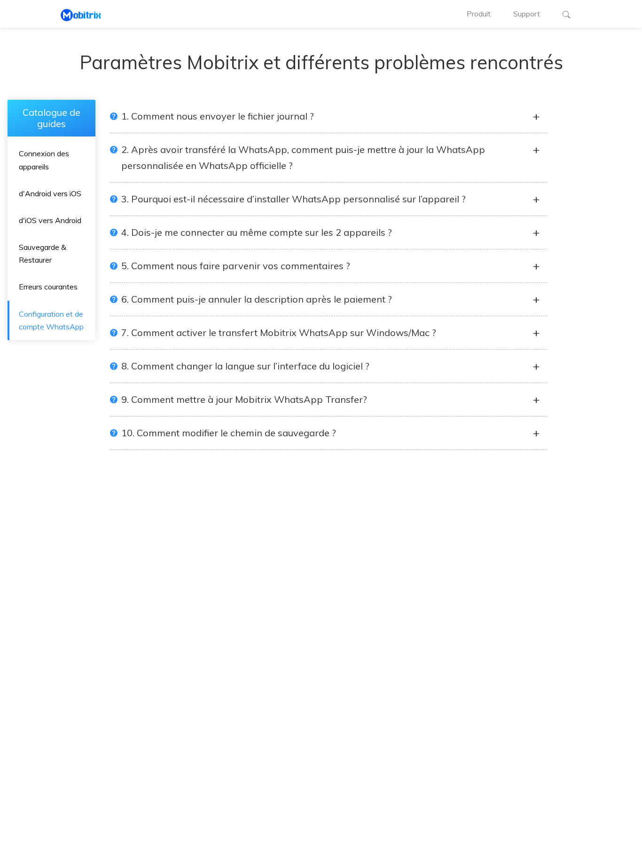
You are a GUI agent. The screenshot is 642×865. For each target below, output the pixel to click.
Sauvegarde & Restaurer (42, 253)
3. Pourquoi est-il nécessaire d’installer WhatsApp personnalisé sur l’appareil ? (293, 199)
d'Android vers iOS (50, 193)
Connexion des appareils (44, 160)
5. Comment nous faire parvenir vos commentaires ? (235, 266)
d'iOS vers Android (50, 220)
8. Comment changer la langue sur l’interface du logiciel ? (245, 366)
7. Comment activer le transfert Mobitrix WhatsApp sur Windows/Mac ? (278, 332)
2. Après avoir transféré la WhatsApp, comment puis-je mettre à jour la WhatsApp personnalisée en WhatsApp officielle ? (303, 157)
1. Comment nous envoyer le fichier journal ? (217, 116)
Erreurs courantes (48, 286)
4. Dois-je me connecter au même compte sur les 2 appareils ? (256, 232)
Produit (479, 13)
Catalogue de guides (51, 117)
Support (526, 13)
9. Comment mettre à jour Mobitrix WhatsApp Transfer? (244, 399)
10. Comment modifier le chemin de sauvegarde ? (228, 433)
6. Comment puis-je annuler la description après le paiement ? (256, 299)
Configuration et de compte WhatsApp (51, 320)
